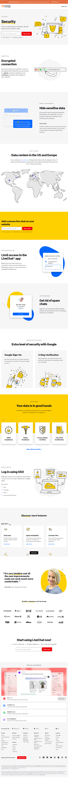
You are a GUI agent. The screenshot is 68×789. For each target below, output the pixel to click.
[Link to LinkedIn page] (43, 758)
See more (34, 553)
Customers (25, 737)
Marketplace (4, 747)
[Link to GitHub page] (66, 758)
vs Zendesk (14, 744)
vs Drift (13, 746)
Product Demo (4, 744)
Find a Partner (59, 747)
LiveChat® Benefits (5, 737)
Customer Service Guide (38, 739)
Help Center (47, 735)
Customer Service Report (38, 742)
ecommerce (38, 765)
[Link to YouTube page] (51, 758)
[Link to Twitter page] (40, 758)
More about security (34, 449)
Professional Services (47, 739)
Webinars (47, 737)
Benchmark (36, 744)
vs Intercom (14, 751)
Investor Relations (59, 742)
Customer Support (16, 735)
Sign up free (26, 33)
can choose (25, 160)
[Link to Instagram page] (55, 758)
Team (57, 738)
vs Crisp (14, 748)
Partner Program (59, 745)
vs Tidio (13, 749)
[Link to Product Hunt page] (58, 758)
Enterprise (14, 738)
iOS (47, 728)
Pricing (2, 735)
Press (57, 744)
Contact (57, 737)
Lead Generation (4, 742)
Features (4, 16)
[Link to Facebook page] (47, 758)
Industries (25, 735)
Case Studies (26, 741)
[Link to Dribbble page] (62, 758)
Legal (57, 749)
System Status (48, 743)
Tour (2, 738)
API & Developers (48, 741)
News (2, 749)
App (2, 745)
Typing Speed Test (38, 745)
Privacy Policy (42, 774)
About (58, 735)
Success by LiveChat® (36, 736)
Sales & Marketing (16, 737)
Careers (57, 740)
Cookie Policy (30, 773)
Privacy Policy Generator (37, 748)
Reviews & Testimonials (25, 739)
